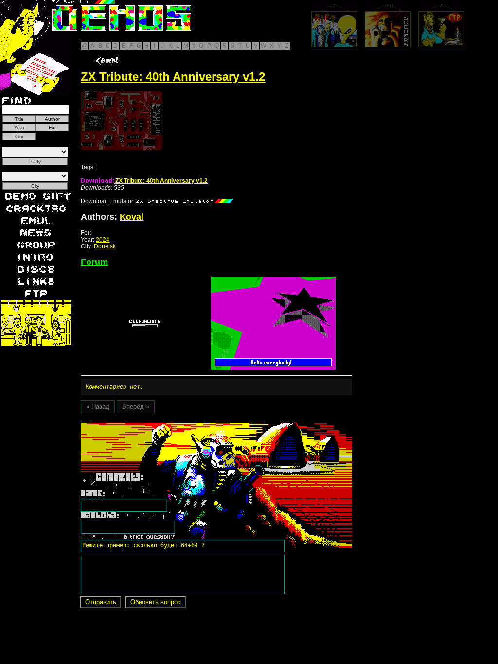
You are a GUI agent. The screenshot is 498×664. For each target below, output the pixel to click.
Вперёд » (135, 406)
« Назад (97, 406)
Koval (131, 217)
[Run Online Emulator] (121, 120)
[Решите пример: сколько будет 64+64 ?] (142, 426)
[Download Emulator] (184, 201)
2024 (102, 239)
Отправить (100, 602)
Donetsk (105, 246)
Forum (94, 262)
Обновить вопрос (155, 602)
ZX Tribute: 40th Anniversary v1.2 (161, 180)
